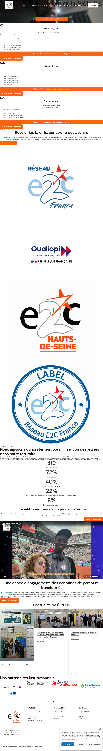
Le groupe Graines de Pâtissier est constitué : (84, 633)
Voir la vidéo (3, 22)
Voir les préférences (94, 744)
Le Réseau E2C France (34, 716)
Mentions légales (85, 748)
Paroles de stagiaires (60, 716)
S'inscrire (56, 714)
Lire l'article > (6, 669)
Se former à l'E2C (58, 712)
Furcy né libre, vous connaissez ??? (15, 665)
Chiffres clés (32, 714)
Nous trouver (32, 718)
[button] (100, 729)
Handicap (56, 718)
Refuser (81, 744)
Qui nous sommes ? (34, 712)
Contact (81, 716)
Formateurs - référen (34, 720)
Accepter (67, 744)
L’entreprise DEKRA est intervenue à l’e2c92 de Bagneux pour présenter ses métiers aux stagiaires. (51, 634)
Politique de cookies (76, 748)
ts (41, 720)
